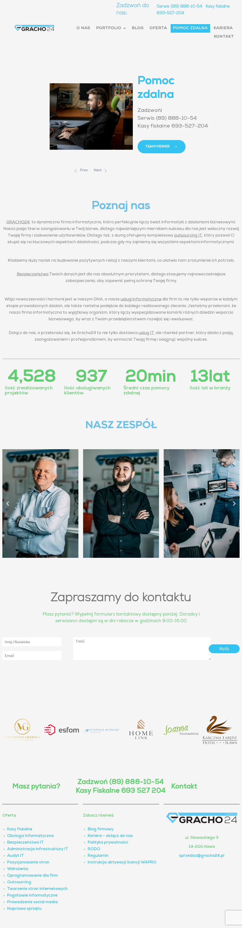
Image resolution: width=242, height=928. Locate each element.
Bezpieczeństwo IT (25, 843)
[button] (111, 28)
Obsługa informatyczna (30, 836)
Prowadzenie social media (32, 902)
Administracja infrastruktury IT (37, 849)
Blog (138, 28)
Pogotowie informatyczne (32, 896)
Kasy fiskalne (19, 829)
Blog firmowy (100, 829)
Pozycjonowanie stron (28, 863)
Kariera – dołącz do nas (110, 836)
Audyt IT (15, 856)
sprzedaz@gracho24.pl (201, 856)
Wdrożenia (17, 869)
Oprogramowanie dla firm (32, 876)
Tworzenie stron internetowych (37, 889)
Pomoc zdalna (190, 28)
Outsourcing (19, 882)
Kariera (223, 28)
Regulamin (98, 856)
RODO (94, 849)
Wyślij (224, 648)
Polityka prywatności (108, 843)
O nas (83, 28)
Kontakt (224, 37)
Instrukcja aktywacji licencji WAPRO (122, 863)
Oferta (158, 28)
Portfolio (108, 28)
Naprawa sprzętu (24, 909)
